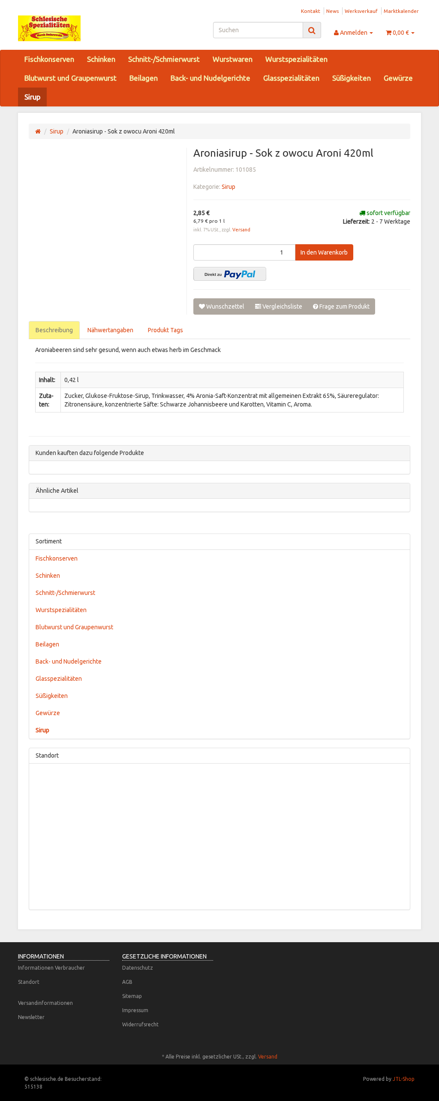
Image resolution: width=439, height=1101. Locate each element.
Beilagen (143, 78)
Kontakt (310, 11)
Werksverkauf (361, 11)
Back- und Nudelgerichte (210, 78)
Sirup (32, 97)
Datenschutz (137, 968)
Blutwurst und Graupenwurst (70, 78)
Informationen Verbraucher (51, 968)
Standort (28, 982)
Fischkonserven (49, 59)
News (332, 11)
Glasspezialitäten (291, 78)
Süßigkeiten (351, 78)
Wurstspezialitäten (296, 59)
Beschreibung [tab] (54, 330)
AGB (127, 982)
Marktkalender (401, 11)
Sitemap (132, 996)
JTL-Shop (404, 1079)
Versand (241, 229)
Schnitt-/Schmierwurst (164, 59)
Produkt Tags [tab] (165, 330)
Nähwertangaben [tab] (110, 330)
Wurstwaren (233, 59)
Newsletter (31, 1017)
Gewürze (398, 78)
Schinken (101, 59)
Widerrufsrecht (140, 1024)
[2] (229, 274)
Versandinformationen (45, 1003)
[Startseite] (38, 131)
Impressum (135, 1010)
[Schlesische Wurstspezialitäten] (81, 28)
